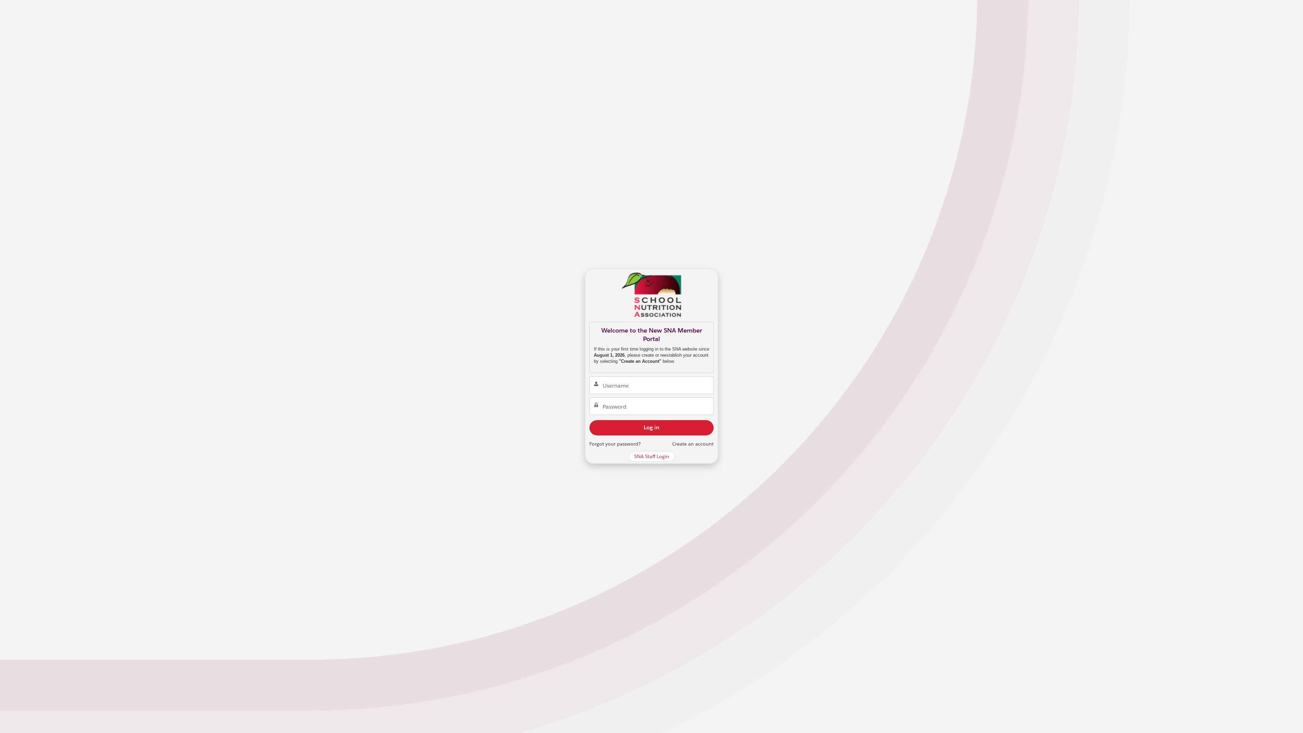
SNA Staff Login (651, 456)
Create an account (693, 444)
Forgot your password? (615, 444)
